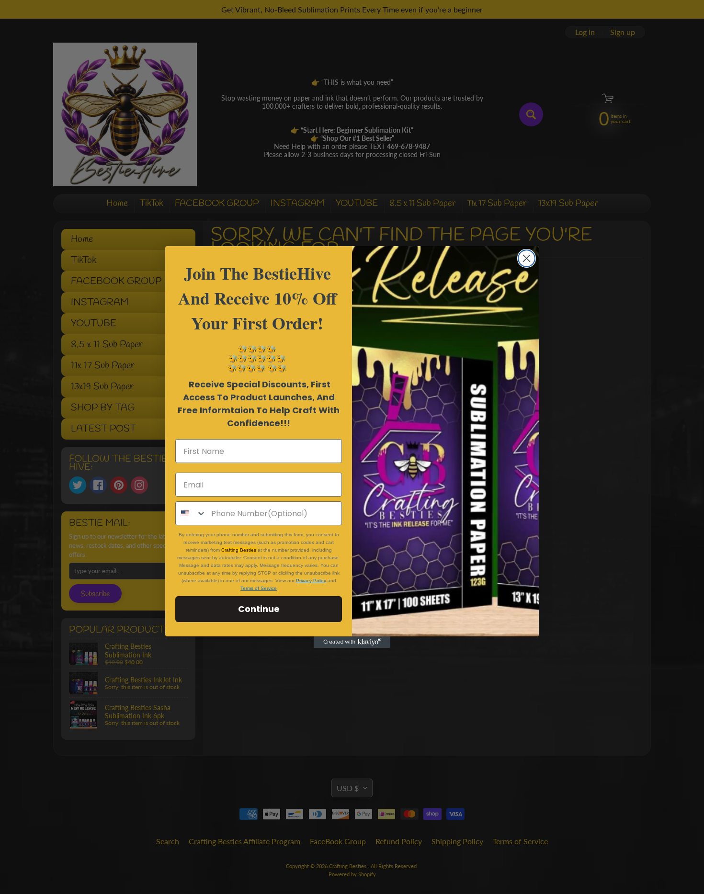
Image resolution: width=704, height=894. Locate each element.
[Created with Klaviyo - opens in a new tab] (352, 642)
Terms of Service (258, 588)
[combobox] (191, 513)
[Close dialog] (526, 258)
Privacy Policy (311, 580)
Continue (259, 609)
